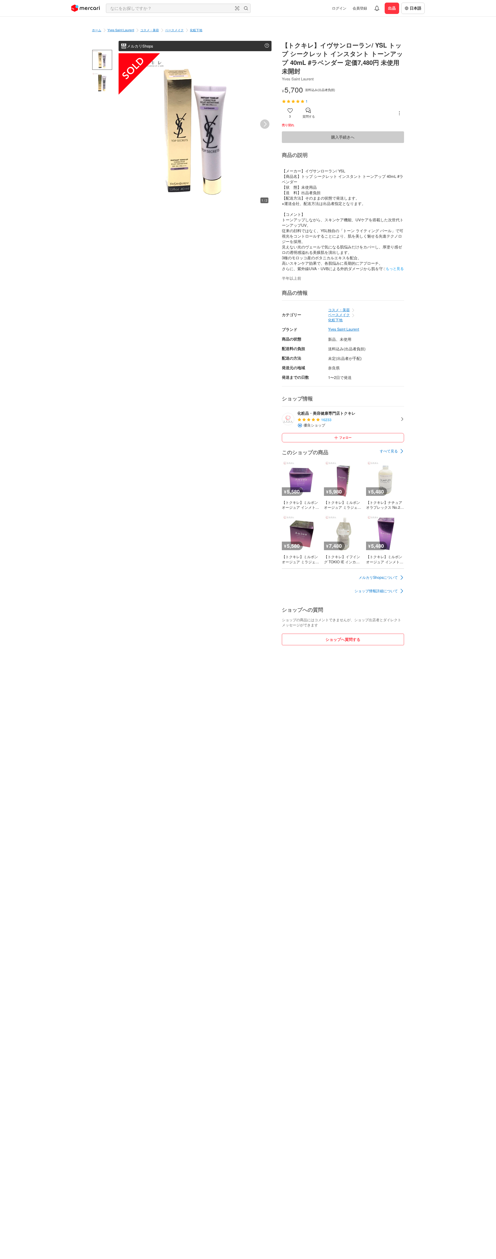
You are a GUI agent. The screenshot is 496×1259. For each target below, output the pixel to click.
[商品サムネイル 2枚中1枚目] (102, 60)
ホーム (96, 30)
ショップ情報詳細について (376, 590)
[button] (237, 8)
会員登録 (360, 8)
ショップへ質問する (343, 639)
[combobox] (178, 8)
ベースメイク (174, 30)
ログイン (339, 8)
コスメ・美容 (149, 30)
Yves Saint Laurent (120, 30)
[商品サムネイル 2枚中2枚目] (102, 82)
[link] (392, 451)
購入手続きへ (342, 137)
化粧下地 (196, 30)
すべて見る (389, 450)
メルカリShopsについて (378, 577)
